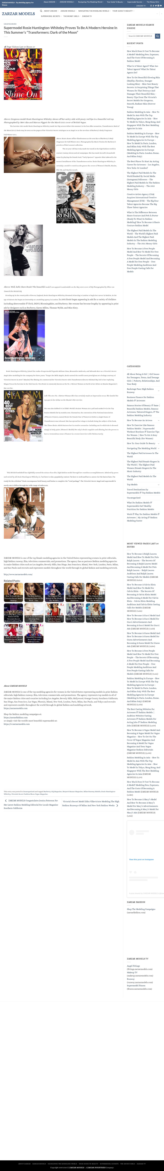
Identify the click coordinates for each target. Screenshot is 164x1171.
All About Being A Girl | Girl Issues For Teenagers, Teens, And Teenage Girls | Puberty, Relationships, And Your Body (143, 379)
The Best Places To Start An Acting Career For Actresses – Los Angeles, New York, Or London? (143, 164)
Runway (131, 979)
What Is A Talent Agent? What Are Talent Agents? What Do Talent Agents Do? (142, 69)
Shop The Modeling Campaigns (141, 909)
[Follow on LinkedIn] (158, 6)
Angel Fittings (133, 966)
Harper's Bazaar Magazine (73, 791)
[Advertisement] (61, 664)
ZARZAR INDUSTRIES (96, 1168)
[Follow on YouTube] (161, 6)
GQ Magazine (56, 791)
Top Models (132, 484)
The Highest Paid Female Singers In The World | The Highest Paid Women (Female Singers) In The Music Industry (143, 466)
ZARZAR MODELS (67, 2)
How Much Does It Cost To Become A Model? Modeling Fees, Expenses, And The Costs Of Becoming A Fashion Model (143, 56)
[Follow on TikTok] (153, 6)
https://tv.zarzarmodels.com (17, 724)
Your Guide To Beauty (115, 2)
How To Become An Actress (139, 420)
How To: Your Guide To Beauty (141, 443)
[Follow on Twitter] (156, 6)
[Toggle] (158, 390)
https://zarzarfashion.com (16, 717)
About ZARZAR (49, 2)
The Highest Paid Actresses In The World (142, 455)
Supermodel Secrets (134, 2)
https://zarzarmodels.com (15, 708)
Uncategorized (10, 24)
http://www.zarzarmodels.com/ (18, 574)
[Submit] (157, 36)
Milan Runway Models (92, 791)
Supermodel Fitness (136, 985)
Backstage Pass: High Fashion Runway (140, 391)
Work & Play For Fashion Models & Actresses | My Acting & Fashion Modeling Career (143, 517)
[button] (41, 10)
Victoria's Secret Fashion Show (22, 794)
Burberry (47, 791)
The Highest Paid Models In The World (141, 478)
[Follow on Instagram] (151, 6)
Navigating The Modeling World (90, 2)
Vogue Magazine (41, 794)
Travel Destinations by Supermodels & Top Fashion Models (143, 491)
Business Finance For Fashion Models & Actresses (140, 399)
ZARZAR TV (141, 6)
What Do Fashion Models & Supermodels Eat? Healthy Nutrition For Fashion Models (140, 505)
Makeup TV (132, 972)
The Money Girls (153, 2)
